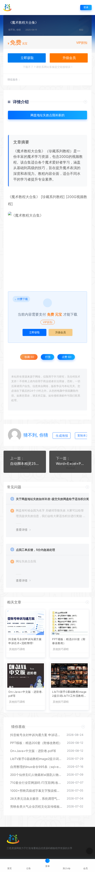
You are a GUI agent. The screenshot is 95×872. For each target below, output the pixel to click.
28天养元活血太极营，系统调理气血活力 (36, 798)
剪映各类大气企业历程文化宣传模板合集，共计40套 (36, 806)
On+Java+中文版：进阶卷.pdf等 (25, 693)
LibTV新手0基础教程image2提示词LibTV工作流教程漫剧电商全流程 (69, 694)
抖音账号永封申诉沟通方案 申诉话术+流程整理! (25, 641)
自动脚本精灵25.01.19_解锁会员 (24, 463)
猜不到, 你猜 (14, 30)
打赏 (48, 357)
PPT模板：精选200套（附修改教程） (68, 641)
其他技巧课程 (17, 649)
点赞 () (66, 357)
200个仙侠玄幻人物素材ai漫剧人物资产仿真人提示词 (36, 775)
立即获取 (34, 332)
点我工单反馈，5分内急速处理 (35, 549)
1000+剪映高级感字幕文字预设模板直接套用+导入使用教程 (36, 790)
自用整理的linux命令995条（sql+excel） (36, 767)
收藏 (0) (29, 357)
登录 (86, 7)
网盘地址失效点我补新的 (47, 115)
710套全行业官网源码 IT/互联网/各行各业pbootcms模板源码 (36, 782)
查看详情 (21, 529)
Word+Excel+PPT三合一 (70, 463)
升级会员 (69, 58)
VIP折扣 (81, 42)
